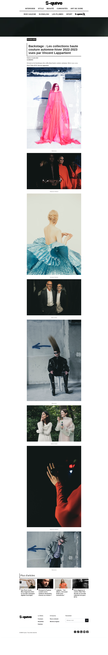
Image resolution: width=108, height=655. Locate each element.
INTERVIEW (30, 9)
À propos (40, 619)
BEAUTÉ (50, 9)
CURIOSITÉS (62, 9)
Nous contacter (54, 619)
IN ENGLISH (44, 14)
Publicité (40, 624)
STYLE (41, 9)
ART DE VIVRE (77, 9)
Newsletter (41, 621)
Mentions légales (54, 621)
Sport (69, 14)
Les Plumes (57, 14)
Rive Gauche (30, 14)
